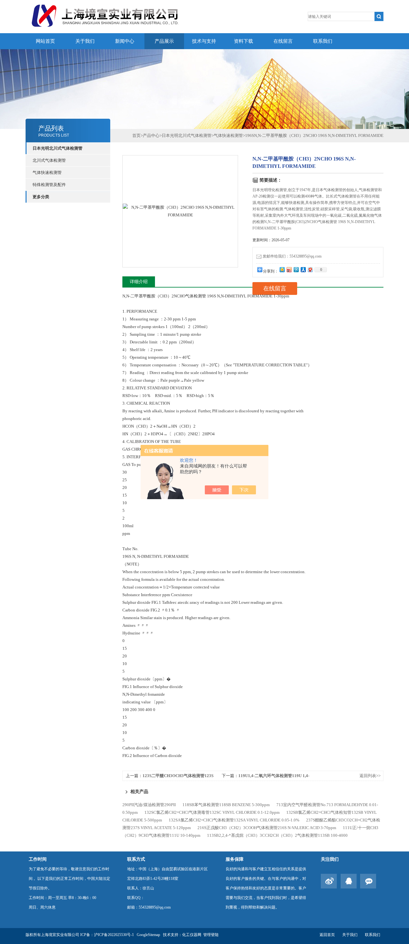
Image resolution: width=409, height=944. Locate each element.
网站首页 (45, 41)
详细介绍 (139, 281)
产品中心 (151, 135)
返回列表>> (370, 775)
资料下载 (243, 41)
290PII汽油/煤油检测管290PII (149, 804)
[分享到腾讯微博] (295, 269)
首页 (136, 135)
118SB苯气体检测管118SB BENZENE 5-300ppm (226, 804)
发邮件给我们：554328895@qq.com (292, 256)
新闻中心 (124, 41)
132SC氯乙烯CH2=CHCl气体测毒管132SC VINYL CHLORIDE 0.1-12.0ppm (212, 812)
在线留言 (283, 41)
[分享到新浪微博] (288, 269)
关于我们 (85, 41)
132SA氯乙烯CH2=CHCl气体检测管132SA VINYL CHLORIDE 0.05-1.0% (234, 820)
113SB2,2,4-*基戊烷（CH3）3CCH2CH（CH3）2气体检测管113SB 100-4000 (277, 835)
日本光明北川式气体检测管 (187, 135)
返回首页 (327, 935)
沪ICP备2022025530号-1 (114, 935)
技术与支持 (204, 41)
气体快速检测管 (47, 172)
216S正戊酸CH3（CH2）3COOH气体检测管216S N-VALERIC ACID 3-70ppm (266, 827)
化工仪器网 (191, 935)
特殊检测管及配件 (49, 184)
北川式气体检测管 (49, 160)
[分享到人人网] (302, 269)
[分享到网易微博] (309, 269)
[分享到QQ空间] (281, 269)
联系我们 (322, 41)
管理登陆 (211, 935)
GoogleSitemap (148, 935)
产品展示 (164, 41)
